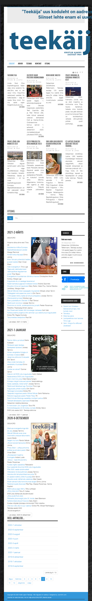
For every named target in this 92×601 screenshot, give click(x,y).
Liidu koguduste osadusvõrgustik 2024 (54, 144)
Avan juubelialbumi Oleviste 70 (18, 300)
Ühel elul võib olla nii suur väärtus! (19, 506)
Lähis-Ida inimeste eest (13, 143)
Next (82, 72)
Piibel (37, 148)
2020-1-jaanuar (14, 552)
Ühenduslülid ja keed (15, 298)
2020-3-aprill (13, 543)
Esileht (12, 64)
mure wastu (53, 75)
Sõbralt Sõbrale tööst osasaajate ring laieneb (23, 291)
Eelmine (18, 579)
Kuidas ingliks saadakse (16, 465)
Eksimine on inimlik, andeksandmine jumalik (23, 305)
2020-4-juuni (13, 539)
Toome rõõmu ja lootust (15, 340)
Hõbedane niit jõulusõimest (17, 472)
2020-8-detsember (18, 418)
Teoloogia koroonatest (15, 391)
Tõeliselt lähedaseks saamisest (18, 401)
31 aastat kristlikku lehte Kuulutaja (19, 477)
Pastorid (38, 82)
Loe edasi (21, 107)
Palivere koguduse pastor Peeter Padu (21, 396)
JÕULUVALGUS (13, 491)
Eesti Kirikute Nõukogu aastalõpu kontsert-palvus (25, 398)
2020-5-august (14, 534)
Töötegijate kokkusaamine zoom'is (19, 293)
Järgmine (21, 583)
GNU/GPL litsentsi (41, 597)
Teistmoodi (15, 303)
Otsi (10, 218)
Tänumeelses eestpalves (16, 317)
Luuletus (19, 80)
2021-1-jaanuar (16, 330)
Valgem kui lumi (13, 440)
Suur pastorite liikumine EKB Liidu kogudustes (24, 467)
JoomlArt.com (62, 595)
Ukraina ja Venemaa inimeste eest (72, 77)
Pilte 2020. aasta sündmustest (18, 469)
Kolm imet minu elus (14, 379)
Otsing (47, 64)
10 (51, 579)
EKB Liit (57, 150)
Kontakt (38, 64)
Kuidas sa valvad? (14, 369)
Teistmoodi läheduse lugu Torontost (20, 386)
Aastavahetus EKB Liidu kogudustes (20, 376)
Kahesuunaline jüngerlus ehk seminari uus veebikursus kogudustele (31, 313)
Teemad (29, 64)
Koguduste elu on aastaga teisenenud (21, 281)
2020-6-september (15, 530)
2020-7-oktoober (15, 525)
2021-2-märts (15, 232)
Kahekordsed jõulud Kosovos (18, 501)
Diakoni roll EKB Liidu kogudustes (19, 374)
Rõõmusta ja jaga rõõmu (16, 489)
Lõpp (29, 583)
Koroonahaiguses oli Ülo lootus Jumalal (21, 408)
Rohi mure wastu (66, 239)
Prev (80, 72)
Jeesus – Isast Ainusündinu (17, 460)
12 (14, 583)
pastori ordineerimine (36, 76)
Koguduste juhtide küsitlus (16, 389)
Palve (76, 84)
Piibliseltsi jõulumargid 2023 (34, 143)
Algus (11, 579)
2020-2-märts (13, 548)
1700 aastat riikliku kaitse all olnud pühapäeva (24, 296)
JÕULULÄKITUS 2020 (15, 496)
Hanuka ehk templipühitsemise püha (20, 474)
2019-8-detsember (15, 557)
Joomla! (9, 597)
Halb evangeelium (13, 267)
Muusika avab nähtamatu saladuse (20, 479)
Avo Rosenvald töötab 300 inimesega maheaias (24, 310)
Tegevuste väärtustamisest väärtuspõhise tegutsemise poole (17, 271)
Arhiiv (20, 64)
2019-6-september (15, 566)
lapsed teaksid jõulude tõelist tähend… (72, 144)
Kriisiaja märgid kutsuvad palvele (19, 381)
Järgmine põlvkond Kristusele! (18, 357)
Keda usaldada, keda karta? (17, 384)
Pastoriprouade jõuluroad (16, 484)
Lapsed (76, 150)
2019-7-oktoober (15, 561)
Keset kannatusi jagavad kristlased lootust (22, 284)
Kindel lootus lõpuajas (15, 255)
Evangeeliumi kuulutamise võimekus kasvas (23, 276)
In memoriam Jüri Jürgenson (17, 405)
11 (9, 583)
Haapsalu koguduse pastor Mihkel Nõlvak (22, 393)
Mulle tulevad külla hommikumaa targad (21, 482)
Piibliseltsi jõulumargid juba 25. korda (20, 498)
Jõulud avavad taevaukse (16, 443)
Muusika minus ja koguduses (17, 286)
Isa (12, 75)
